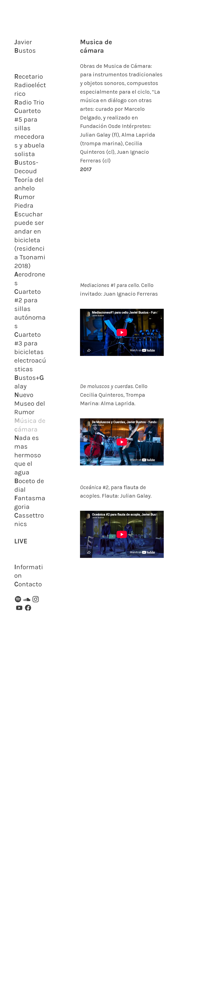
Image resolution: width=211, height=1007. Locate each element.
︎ (27, 599)
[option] (122, 229)
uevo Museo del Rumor (29, 403)
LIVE (20, 541)
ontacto (28, 584)
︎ (18, 599)
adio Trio (30, 102)
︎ (19, 608)
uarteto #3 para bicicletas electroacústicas (30, 352)
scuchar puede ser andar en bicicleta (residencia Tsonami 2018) (29, 240)
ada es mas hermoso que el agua (27, 455)
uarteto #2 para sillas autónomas (30, 309)
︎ (28, 608)
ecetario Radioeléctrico (30, 85)
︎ (35, 599)
